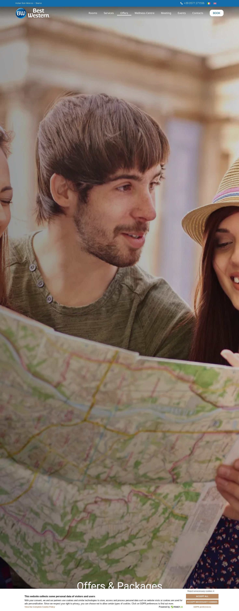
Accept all (202, 596)
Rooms (93, 13)
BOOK (216, 13)
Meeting (166, 13)
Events (182, 13)
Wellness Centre (144, 13)
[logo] (46, 13)
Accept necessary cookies (202, 602)
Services (109, 13)
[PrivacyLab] (176, 607)
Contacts (197, 13)
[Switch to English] (215, 3)
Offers (124, 13)
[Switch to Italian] (209, 3)
